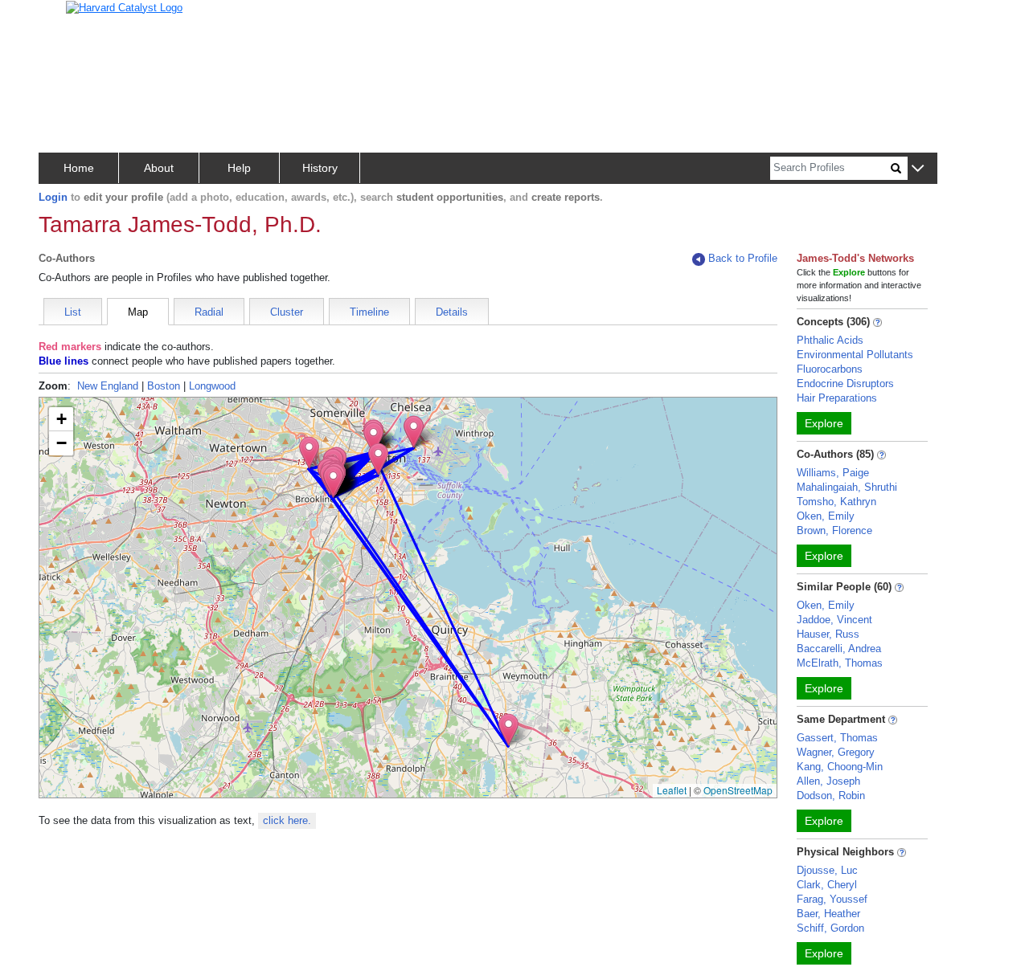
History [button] (320, 167)
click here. (287, 820)
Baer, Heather (828, 914)
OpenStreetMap (738, 790)
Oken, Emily (826, 516)
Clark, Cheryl (827, 885)
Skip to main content (64, 19)
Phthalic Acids (830, 340)
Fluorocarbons (830, 369)
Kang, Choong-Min (840, 767)
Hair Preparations (837, 398)
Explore (824, 423)
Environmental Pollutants (855, 355)
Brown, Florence (834, 530)
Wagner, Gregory (836, 752)
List (72, 312)
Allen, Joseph (828, 781)
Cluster (286, 312)
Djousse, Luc (827, 870)
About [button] (159, 167)
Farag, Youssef (832, 899)
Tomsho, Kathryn (836, 502)
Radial (209, 312)
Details (452, 312)
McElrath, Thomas (840, 663)
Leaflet (672, 790)
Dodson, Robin (831, 795)
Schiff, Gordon (830, 928)
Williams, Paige (833, 473)
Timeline (369, 312)
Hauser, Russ (828, 634)
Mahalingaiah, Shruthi (847, 487)
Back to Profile (742, 258)
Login (53, 197)
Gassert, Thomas (837, 738)
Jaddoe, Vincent (834, 620)
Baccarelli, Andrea (839, 649)
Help (239, 167)
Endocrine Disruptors (845, 383)
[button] (918, 169)
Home (79, 167)
